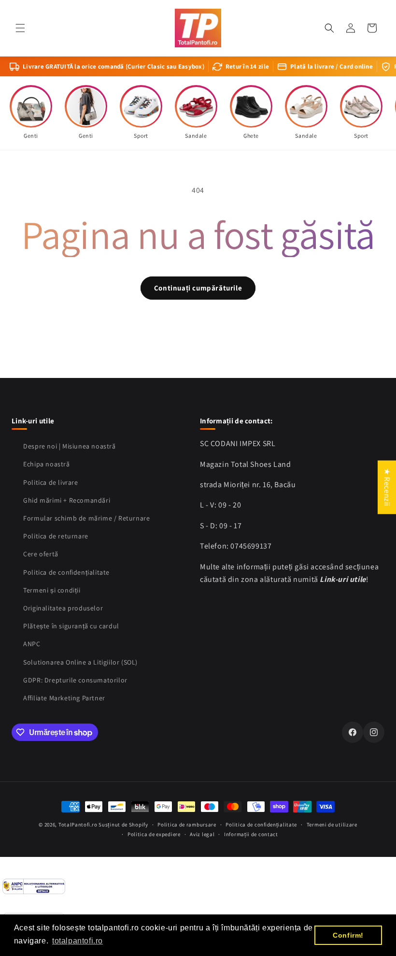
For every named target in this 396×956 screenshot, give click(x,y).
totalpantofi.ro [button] (77, 941)
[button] (20, 28)
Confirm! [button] (348, 935)
